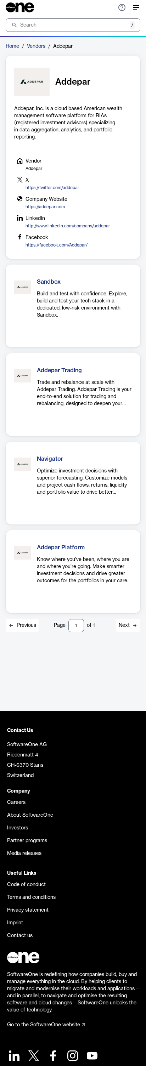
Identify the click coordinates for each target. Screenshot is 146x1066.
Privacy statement (28, 910)
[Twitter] (33, 1056)
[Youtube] (91, 1056)
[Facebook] (52, 1056)
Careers (16, 802)
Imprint (15, 922)
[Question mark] (122, 7)
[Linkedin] (13, 1056)
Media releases (24, 853)
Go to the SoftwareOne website (43, 1024)
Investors (17, 828)
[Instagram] (72, 1056)
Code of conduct (26, 884)
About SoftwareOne (30, 815)
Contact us (20, 935)
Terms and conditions (31, 897)
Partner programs (27, 840)
